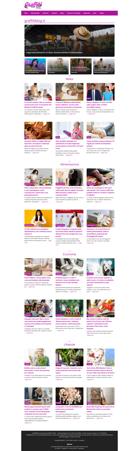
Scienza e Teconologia (73, 13)
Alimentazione (35, 13)
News (26, 13)
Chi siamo (57, 448)
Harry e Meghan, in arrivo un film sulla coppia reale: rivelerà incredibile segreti (99, 104)
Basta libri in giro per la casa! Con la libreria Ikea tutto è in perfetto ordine (100, 409)
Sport (94, 13)
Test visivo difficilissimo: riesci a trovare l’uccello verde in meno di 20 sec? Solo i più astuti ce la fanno (100, 370)
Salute (62, 13)
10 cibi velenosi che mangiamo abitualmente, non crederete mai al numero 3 (38, 231)
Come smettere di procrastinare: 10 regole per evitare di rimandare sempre (100, 143)
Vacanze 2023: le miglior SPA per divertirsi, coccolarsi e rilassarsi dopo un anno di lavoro (37, 143)
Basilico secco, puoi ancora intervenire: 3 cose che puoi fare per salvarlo (37, 370)
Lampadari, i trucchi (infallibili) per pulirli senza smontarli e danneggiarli (69, 409)
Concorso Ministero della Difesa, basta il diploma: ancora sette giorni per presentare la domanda (69, 104)
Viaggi (101, 13)
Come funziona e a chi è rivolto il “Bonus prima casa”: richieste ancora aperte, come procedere (68, 321)
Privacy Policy (73, 448)
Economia (46, 13)
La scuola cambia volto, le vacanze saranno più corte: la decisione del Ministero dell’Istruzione (38, 104)
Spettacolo (86, 13)
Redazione (65, 448)
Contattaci (81, 440)
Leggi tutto (46, 114)
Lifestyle (54, 13)
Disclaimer (81, 448)
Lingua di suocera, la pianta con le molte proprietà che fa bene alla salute (69, 370)
